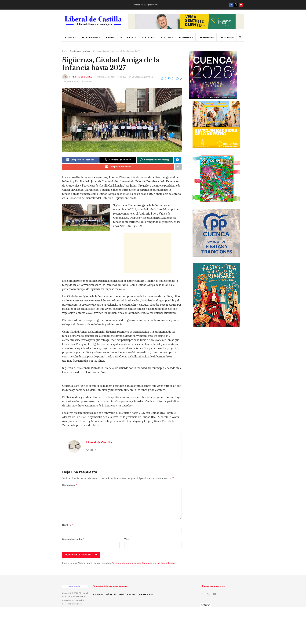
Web (126, 539)
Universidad (206, 37)
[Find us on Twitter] (236, 5)
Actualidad (127, 37)
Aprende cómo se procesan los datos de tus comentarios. (143, 563)
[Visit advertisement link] (186, 21)
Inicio (64, 51)
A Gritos (131, 594)
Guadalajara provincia (80, 51)
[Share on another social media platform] (178, 167)
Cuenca (69, 37)
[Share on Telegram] (177, 160)
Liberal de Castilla (82, 77)
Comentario (69, 484)
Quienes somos (145, 594)
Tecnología (226, 37)
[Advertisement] (147, 253)
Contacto (98, 594)
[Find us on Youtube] (241, 5)
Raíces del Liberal (115, 594)
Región (110, 37)
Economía (185, 37)
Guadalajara (90, 37)
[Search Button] (240, 37)
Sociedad (147, 37)
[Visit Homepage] (92, 21)
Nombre (67, 524)
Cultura (166, 37)
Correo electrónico (73, 538)
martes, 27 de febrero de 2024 (112, 77)
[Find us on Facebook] (231, 5)
